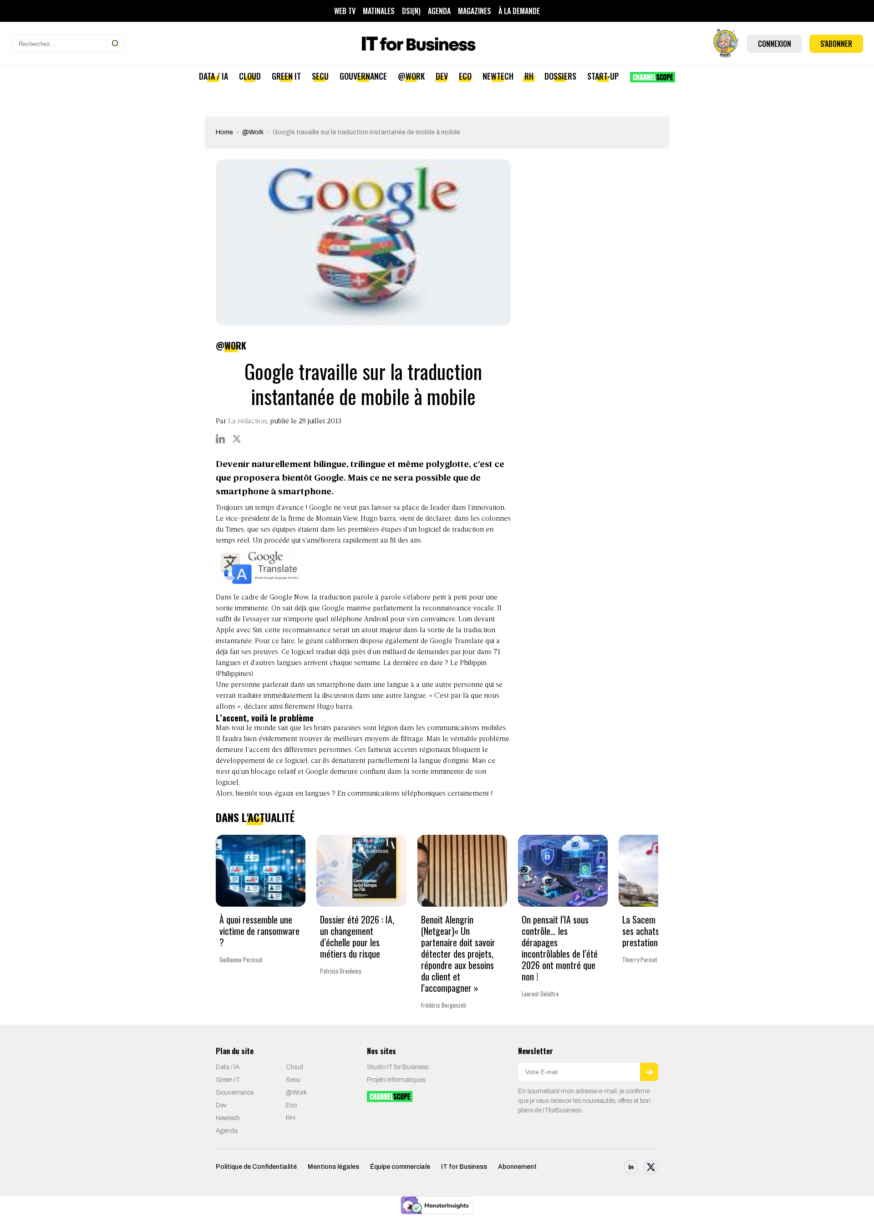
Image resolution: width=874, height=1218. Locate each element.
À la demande (519, 10)
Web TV (345, 10)
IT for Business (464, 1166)
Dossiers (560, 76)
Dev (442, 76)
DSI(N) (411, 10)
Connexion (774, 43)
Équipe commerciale (400, 1166)
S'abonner (836, 43)
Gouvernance (363, 76)
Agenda (439, 10)
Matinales (379, 10)
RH (529, 76)
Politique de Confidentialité (256, 1166)
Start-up (603, 76)
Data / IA (213, 76)
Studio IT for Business (397, 1067)
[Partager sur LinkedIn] (220, 438)
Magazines (474, 10)
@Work (411, 76)
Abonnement (517, 1166)
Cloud (250, 76)
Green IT (286, 76)
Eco (465, 76)
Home (224, 132)
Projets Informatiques (396, 1079)
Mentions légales (333, 1166)
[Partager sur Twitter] (236, 438)
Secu (320, 76)
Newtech (498, 76)
